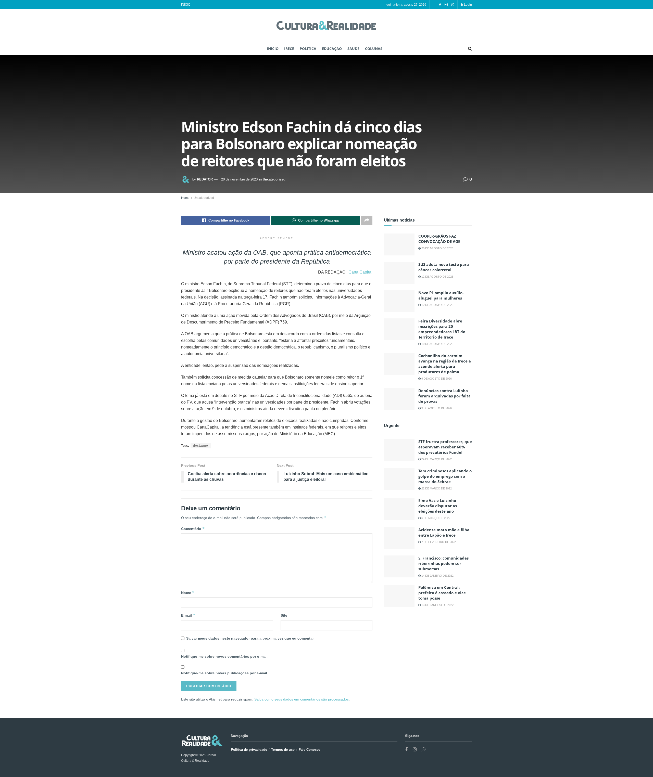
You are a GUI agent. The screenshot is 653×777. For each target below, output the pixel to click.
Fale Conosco (309, 750)
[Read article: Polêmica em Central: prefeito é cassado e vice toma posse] (399, 596)
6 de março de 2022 (435, 518)
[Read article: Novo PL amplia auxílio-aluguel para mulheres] (399, 301)
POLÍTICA (308, 48)
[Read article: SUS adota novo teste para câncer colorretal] (399, 273)
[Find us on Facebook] (440, 4)
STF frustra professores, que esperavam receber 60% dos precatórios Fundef (445, 447)
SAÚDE (353, 48)
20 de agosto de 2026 (437, 248)
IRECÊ (289, 48)
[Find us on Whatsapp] (452, 4)
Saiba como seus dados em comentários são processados (301, 699)
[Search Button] (470, 48)
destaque (200, 445)
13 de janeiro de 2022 (437, 604)
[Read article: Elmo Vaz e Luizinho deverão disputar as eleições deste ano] (399, 509)
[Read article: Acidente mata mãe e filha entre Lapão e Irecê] (399, 538)
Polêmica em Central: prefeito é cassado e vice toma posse (442, 593)
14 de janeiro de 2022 (437, 575)
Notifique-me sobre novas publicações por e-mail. (224, 673)
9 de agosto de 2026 (436, 378)
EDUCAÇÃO (332, 48)
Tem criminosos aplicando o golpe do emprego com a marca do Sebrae (445, 476)
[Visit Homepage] (326, 25)
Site (284, 615)
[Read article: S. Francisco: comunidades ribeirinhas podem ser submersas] (399, 566)
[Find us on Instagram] (446, 4)
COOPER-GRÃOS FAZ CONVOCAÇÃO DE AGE (439, 239)
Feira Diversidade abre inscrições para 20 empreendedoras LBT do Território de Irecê (441, 329)
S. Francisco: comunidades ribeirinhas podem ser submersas (443, 563)
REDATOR (205, 179)
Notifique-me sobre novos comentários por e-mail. (225, 656)
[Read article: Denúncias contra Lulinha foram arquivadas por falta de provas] (399, 399)
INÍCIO (185, 4)
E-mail (188, 615)
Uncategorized (274, 179)
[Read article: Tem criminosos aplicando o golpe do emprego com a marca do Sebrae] (399, 479)
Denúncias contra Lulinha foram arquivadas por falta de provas (444, 396)
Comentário (193, 528)
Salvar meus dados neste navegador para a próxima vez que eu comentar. (250, 638)
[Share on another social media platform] (366, 220)
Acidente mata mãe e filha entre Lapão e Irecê (443, 532)
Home (185, 198)
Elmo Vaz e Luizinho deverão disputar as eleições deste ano (437, 506)
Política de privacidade (249, 750)
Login (467, 4)
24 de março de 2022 (436, 459)
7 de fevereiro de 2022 (438, 541)
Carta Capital (359, 272)
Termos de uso (283, 750)
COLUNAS (373, 48)
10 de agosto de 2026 (437, 343)
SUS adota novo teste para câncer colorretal (443, 267)
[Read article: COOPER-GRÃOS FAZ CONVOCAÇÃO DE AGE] (399, 244)
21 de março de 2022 (436, 488)
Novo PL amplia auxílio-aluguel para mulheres (441, 295)
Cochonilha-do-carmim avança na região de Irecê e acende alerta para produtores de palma (444, 363)
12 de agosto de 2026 (437, 276)
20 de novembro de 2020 (239, 179)
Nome (188, 592)
